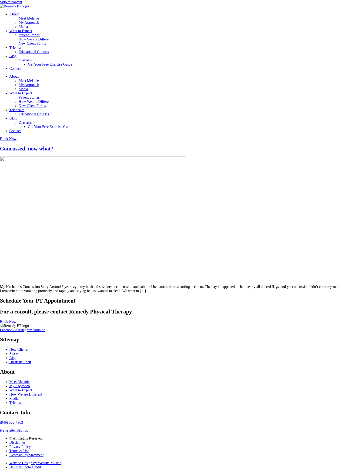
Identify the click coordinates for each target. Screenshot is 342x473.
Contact (15, 68)
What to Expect (20, 31)
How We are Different (35, 39)
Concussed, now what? (27, 149)
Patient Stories (29, 35)
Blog (13, 56)
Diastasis (25, 60)
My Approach (29, 22)
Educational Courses (34, 52)
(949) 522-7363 (11, 422)
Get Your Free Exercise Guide (50, 64)
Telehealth (16, 48)
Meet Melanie (29, 18)
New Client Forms (32, 43)
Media (23, 27)
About (14, 14)
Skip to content (11, 2)
